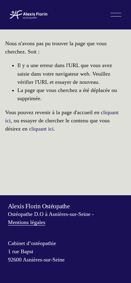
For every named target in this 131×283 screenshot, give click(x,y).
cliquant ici (41, 129)
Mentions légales (26, 222)
